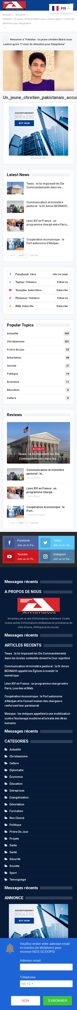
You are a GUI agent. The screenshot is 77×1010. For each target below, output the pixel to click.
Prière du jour (15, 349)
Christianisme (15, 341)
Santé (13, 852)
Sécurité (14, 859)
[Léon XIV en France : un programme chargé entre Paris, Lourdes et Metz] (15, 225)
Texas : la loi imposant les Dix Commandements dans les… (38, 456)
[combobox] (27, 983)
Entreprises (16, 790)
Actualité (12, 333)
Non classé (16, 818)
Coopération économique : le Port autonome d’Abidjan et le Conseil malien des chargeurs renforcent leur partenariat (33, 701)
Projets (14, 838)
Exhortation (14, 357)
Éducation (13, 389)
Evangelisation (19, 797)
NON (25, 1000)
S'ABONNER (57, 1000)
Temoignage (17, 879)
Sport (13, 872)
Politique (12, 373)
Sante (13, 845)
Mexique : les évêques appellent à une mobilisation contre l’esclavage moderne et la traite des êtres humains (37, 718)
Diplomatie (16, 770)
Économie (13, 381)
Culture (11, 397)
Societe (11, 365)
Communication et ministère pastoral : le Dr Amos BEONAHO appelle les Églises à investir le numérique (37, 671)
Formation (16, 811)
